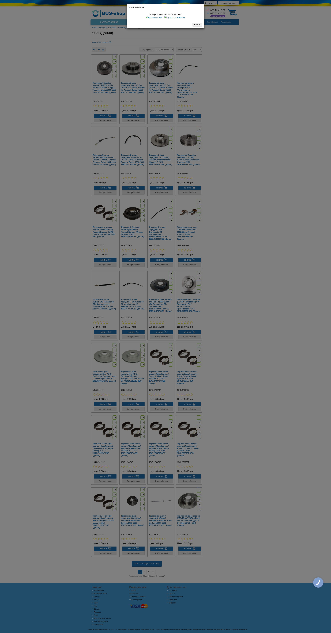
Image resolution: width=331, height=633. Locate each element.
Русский (158, 17)
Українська (180, 17)
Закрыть (197, 25)
